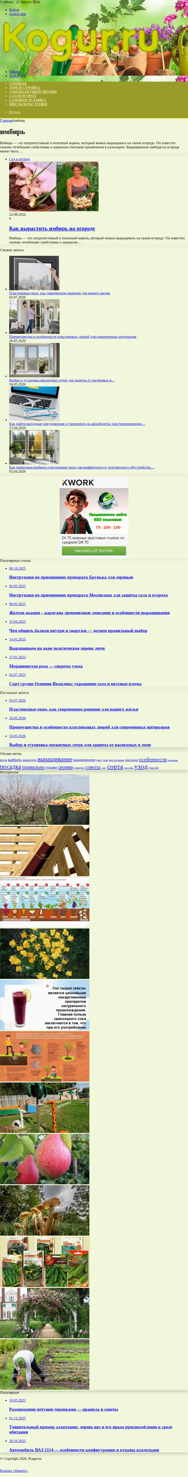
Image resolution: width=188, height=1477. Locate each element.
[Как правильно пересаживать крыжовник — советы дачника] (44, 1080)
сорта (115, 766)
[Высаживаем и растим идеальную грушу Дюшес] (44, 926)
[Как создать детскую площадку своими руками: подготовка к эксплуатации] (44, 1132)
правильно (33, 767)
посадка (10, 766)
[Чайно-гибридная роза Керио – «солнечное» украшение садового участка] (44, 978)
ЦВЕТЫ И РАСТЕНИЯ (28, 104)
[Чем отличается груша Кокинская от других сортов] (44, 1183)
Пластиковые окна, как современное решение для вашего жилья (59, 293)
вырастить (30, 760)
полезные (173, 760)
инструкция (116, 760)
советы (92, 767)
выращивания (84, 760)
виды (3, 760)
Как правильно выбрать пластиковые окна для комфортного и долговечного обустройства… (82, 467)
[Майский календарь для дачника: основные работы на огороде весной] (44, 1388)
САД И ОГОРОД (22, 96)
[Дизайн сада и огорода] (80, 64)
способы (128, 767)
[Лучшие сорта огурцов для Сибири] (44, 1286)
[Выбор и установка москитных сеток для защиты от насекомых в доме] (34, 376)
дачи (105, 760)
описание (131, 760)
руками (51, 767)
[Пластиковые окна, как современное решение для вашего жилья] (34, 289)
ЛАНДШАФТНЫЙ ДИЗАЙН (33, 92)
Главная (6, 120)
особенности (153, 759)
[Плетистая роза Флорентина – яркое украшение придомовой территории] (44, 1337)
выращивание (55, 759)
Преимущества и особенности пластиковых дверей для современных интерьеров (72, 337)
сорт (103, 768)
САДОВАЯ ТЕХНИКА (27, 100)
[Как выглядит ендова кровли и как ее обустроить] (44, 875)
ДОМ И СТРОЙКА (24, 88)
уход (141, 766)
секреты (79, 767)
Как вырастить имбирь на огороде (52, 228)
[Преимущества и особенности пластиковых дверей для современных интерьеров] (34, 332)
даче (99, 760)
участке (154, 767)
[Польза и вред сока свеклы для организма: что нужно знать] (44, 1029)
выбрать (15, 760)
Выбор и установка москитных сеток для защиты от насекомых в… (62, 380)
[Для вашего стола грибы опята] (44, 1234)
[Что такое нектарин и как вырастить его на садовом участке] (44, 823)
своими (65, 767)
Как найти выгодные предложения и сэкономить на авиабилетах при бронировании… (77, 424)
